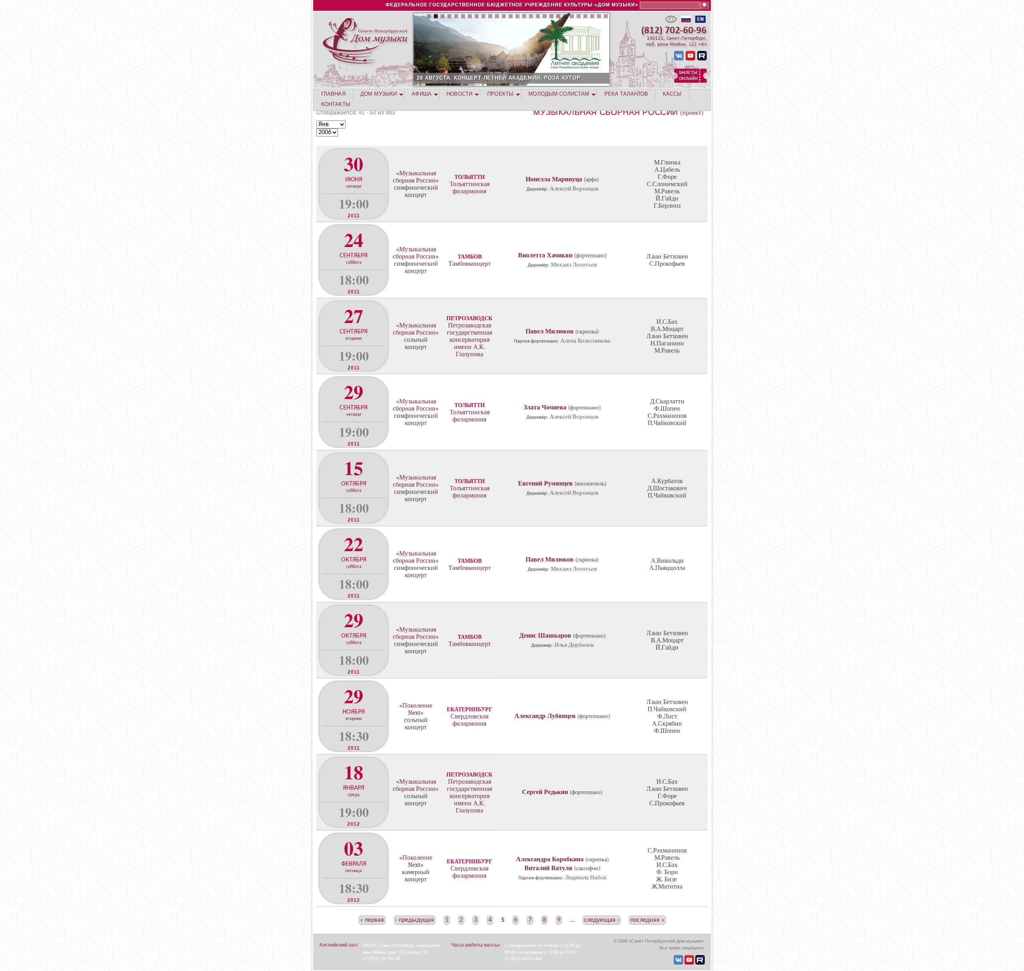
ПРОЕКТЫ (500, 94)
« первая (372, 920)
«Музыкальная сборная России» (416, 177)
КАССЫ (672, 94)
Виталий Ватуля (548, 868)
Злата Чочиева (545, 407)
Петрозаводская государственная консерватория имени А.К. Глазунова (469, 340)
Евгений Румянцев (545, 483)
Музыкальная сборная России (605, 112)
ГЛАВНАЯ (333, 94)
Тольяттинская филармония (470, 188)
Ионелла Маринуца (554, 179)
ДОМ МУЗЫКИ (378, 94)
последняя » (647, 920)
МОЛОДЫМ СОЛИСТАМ (558, 94)
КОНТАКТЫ (335, 104)
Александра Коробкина (550, 859)
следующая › (601, 920)
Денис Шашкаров (545, 635)
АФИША (422, 94)
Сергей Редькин (545, 792)
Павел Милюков (550, 331)
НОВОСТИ (459, 94)
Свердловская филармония (469, 720)
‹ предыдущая (414, 920)
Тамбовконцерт (469, 263)
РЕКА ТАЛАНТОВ (626, 94)
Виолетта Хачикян (545, 255)
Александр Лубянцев (545, 716)
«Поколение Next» (415, 709)
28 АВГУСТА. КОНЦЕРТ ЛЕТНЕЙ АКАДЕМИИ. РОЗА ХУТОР (499, 78)
